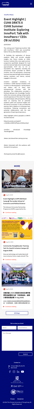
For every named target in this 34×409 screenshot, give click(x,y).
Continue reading (10, 212)
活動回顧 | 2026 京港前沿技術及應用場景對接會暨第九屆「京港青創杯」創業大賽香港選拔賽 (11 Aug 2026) (16, 295)
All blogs (17, 313)
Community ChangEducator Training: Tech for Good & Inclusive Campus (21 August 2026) (16, 248)
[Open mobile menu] (31, 4)
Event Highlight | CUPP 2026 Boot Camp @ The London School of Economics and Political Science (15, 201)
